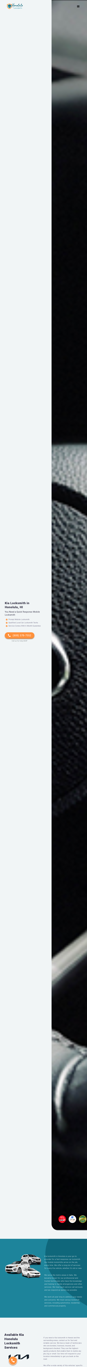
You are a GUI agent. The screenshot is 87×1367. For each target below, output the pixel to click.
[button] (78, 6)
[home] (14, 6)
